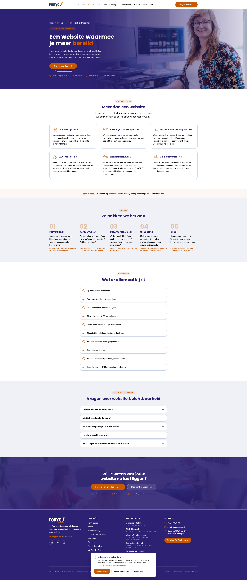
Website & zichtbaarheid (136, 535)
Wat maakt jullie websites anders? (99, 409)
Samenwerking (110, 5)
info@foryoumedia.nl (176, 527)
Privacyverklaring (104, 565)
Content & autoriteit (134, 543)
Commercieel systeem (97, 534)
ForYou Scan (93, 523)
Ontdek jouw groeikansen (106, 487)
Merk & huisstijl (132, 529)
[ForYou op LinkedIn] (51, 542)
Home (51, 23)
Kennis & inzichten (95, 546)
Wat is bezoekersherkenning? (97, 418)
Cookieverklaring (119, 565)
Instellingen (138, 571)
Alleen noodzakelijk (121, 571)
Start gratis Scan (61, 66)
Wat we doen (93, 5)
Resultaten (126, 5)
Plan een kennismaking (141, 487)
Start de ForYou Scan (176, 540)
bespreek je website (64, 71)
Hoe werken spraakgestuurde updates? (101, 426)
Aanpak (81, 5)
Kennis (137, 5)
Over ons (91, 542)
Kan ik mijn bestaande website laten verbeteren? (106, 443)
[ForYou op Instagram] (64, 542)
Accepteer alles (102, 571)
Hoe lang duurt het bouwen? (96, 435)
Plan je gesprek (185, 5)
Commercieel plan (133, 523)
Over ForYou (148, 5)
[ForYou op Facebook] (58, 542)
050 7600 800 (173, 523)
